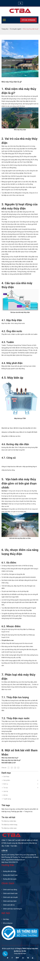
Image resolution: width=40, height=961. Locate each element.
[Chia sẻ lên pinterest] (15, 767)
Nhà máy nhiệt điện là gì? (10, 758)
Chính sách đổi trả (9, 905)
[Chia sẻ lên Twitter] (12, 767)
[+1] (18, 767)
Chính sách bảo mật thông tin (12, 909)
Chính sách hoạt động (10, 889)
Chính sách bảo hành (10, 901)
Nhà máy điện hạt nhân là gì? (11, 760)
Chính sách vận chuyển (10, 897)
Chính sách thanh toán (10, 893)
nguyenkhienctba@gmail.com (15, 860)
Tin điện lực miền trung (9, 824)
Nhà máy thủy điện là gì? (12, 82)
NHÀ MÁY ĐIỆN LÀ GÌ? (9, 763)
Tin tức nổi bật (8, 817)
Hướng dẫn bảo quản (10, 879)
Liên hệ (5, 791)
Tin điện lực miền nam (9, 828)
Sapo (24, 953)
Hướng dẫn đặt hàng (9, 871)
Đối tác (5, 795)
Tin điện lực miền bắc (9, 821)
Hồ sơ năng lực (8, 923)
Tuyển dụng (7, 799)
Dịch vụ (5, 784)
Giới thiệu (6, 776)
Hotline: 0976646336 (28, 20)
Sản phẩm (6, 780)
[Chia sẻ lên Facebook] (8, 767)
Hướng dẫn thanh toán (10, 875)
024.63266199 (13, 862)
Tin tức (5, 787)
